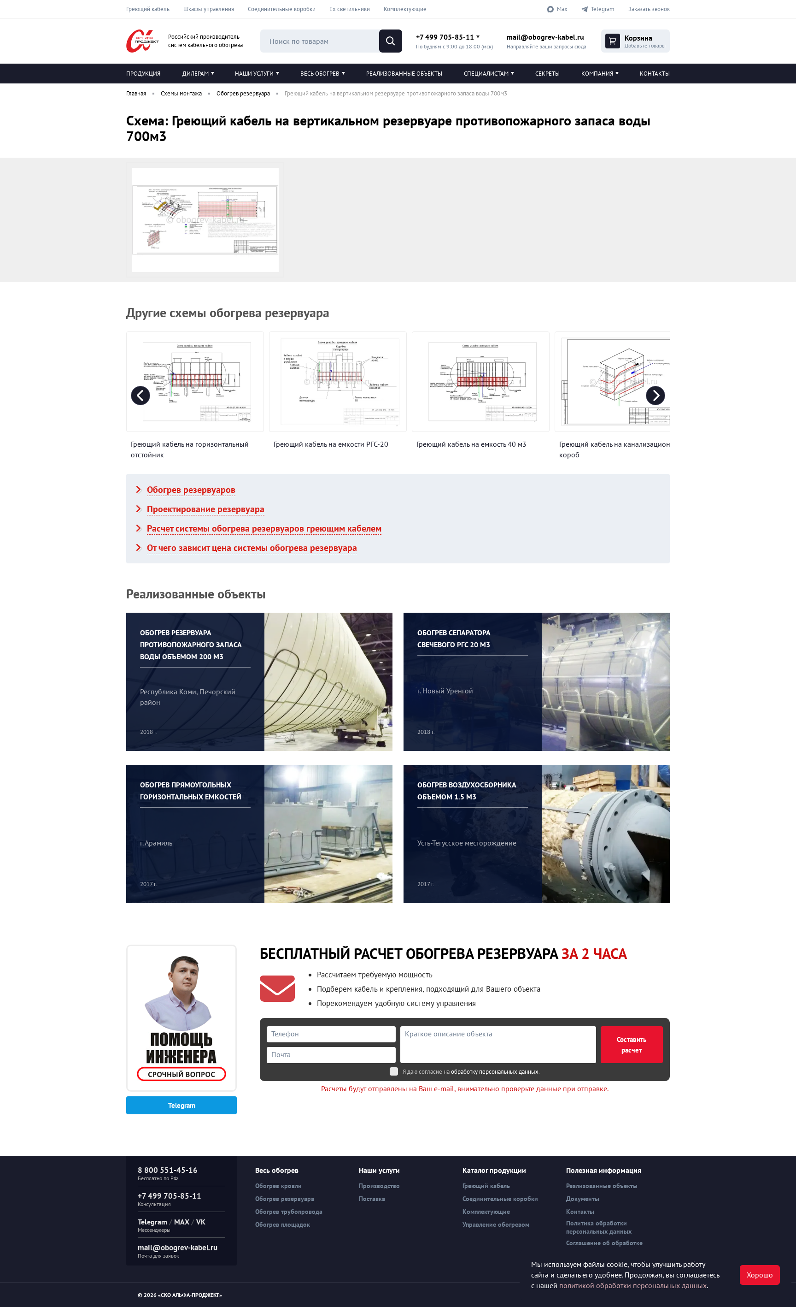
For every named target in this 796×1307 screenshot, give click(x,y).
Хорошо (760, 1274)
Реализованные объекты (404, 73)
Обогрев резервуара (284, 1199)
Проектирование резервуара (205, 509)
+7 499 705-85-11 (445, 37)
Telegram (181, 1105)
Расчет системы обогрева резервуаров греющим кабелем (264, 528)
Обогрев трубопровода (288, 1211)
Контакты (655, 73)
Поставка (372, 1199)
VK (200, 1221)
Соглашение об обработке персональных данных (604, 1247)
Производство (379, 1186)
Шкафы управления (208, 9)
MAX (181, 1221)
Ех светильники (349, 9)
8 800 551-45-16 (168, 1170)
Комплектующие (405, 9)
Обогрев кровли (278, 1186)
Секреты (547, 73)
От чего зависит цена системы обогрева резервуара (252, 548)
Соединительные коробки (282, 9)
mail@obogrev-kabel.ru (545, 37)
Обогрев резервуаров (191, 490)
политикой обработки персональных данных (633, 1285)
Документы (582, 1199)
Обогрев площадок (282, 1224)
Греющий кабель (148, 9)
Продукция (143, 73)
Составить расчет (631, 1044)
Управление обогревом (495, 1224)
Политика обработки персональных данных (599, 1227)
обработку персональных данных (494, 1072)
